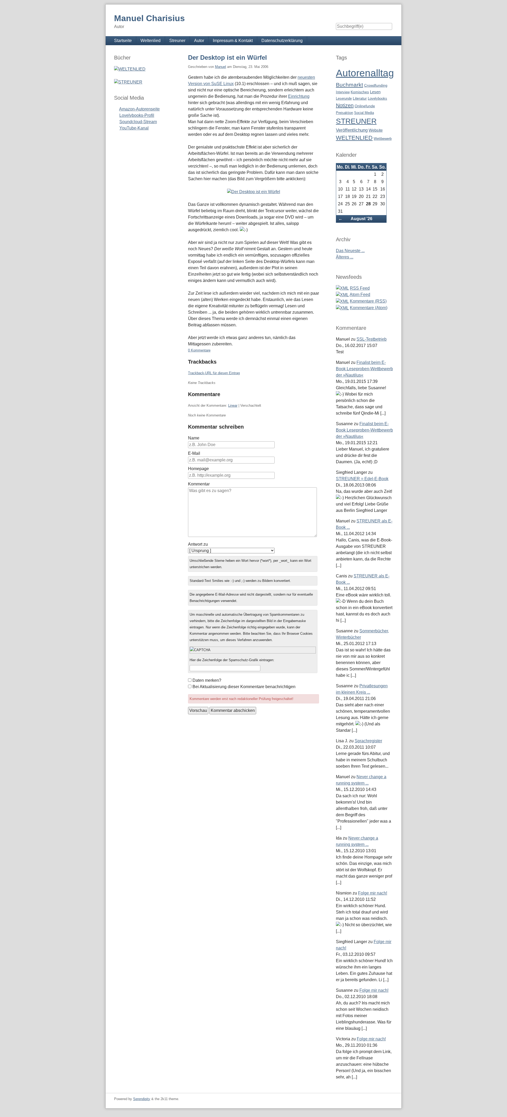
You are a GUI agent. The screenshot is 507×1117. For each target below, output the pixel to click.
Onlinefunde (365, 106)
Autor (199, 40)
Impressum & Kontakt (233, 40)
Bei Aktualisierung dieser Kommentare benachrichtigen (244, 686)
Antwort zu (198, 544)
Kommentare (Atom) (368, 307)
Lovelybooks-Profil (136, 115)
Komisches (360, 92)
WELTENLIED (354, 138)
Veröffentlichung (352, 130)
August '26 (361, 218)
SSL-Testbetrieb (371, 339)
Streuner (177, 40)
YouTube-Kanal (134, 128)
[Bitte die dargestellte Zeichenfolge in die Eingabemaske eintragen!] (253, 650)
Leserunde (344, 98)
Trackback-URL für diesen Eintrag (214, 373)
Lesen (375, 92)
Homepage (198, 468)
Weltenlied (150, 40)
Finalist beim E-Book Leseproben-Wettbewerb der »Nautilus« (364, 368)
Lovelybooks (377, 98)
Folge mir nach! (372, 893)
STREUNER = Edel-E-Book (362, 478)
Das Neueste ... (350, 250)
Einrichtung (298, 96)
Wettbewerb (383, 139)
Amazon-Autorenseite (139, 109)
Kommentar (199, 484)
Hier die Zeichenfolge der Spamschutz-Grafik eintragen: (232, 660)
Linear (232, 405)
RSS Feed (360, 288)
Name (193, 438)
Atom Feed (360, 294)
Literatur (360, 98)
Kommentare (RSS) (368, 301)
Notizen (345, 105)
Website (376, 130)
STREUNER (356, 121)
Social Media (364, 113)
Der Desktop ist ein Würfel (227, 57)
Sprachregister (368, 741)
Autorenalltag (365, 73)
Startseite (123, 40)
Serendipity (141, 1099)
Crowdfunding (375, 85)
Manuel (220, 67)
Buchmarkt (349, 85)
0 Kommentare (199, 350)
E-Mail (194, 453)
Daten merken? (207, 680)
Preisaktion (344, 113)
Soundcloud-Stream (138, 121)
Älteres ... (344, 257)
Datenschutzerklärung (282, 40)
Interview (343, 92)
